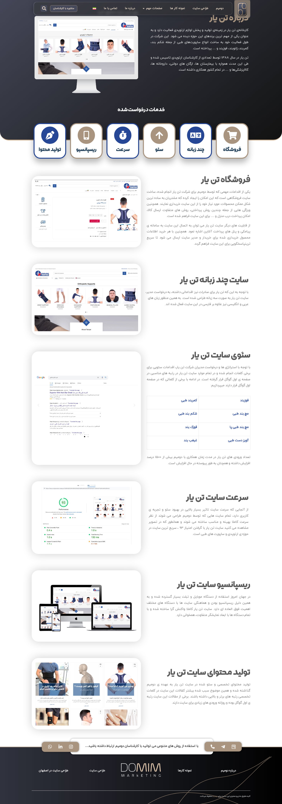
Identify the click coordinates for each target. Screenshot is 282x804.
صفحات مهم (154, 8)
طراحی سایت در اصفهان (53, 771)
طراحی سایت (201, 8)
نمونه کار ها (177, 8)
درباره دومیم (228, 771)
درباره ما (130, 8)
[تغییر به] (94, 8)
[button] (44, 8)
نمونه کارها (185, 771)
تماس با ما (110, 8)
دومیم (219, 8)
